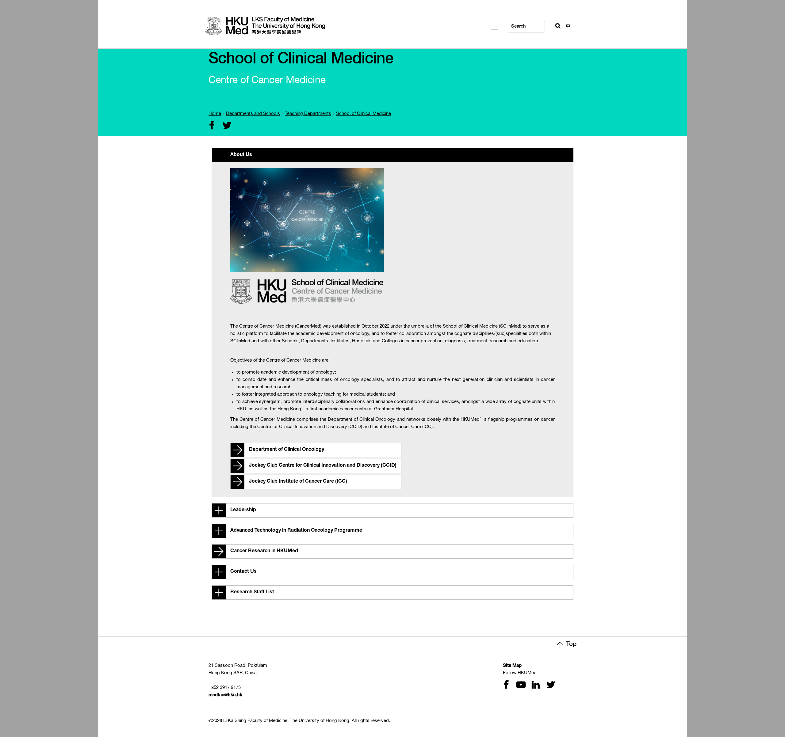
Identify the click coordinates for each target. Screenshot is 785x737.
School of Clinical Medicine (363, 114)
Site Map (512, 665)
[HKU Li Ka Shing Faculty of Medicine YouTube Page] (520, 685)
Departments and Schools (253, 114)
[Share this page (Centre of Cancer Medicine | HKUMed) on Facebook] (212, 126)
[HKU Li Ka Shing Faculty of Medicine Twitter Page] (549, 685)
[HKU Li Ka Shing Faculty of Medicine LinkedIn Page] (534, 685)
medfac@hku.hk (225, 695)
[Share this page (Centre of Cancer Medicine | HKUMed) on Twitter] (225, 126)
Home (215, 114)
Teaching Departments (308, 114)
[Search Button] (555, 25)
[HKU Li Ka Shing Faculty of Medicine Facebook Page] (506, 685)
